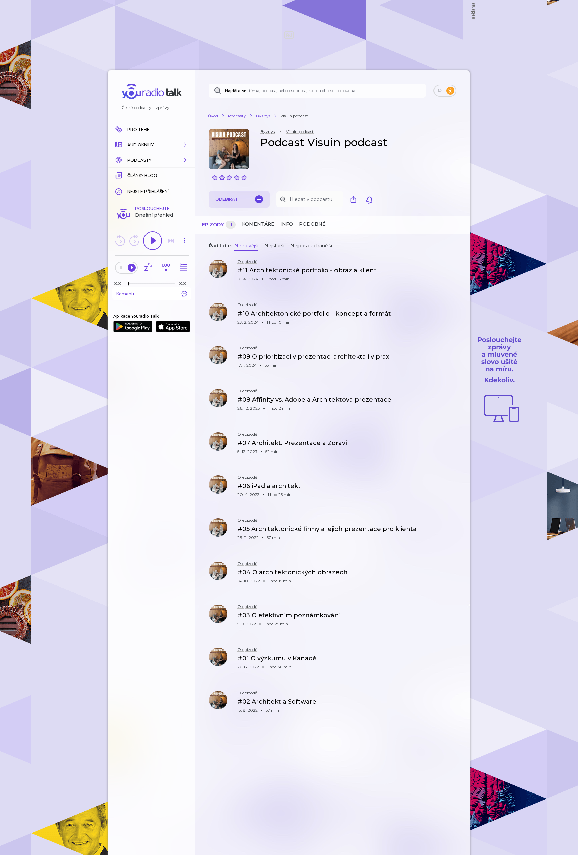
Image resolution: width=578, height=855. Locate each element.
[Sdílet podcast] (355, 199)
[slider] (128, 284)
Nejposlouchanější (311, 246)
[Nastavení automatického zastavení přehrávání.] (147, 267)
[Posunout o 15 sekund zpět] (120, 241)
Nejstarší (274, 246)
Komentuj (126, 293)
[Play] (152, 240)
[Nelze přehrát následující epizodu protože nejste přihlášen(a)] (171, 241)
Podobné (312, 224)
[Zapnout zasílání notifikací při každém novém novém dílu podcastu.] (369, 199)
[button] (151, 144)
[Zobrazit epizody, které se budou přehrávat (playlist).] (182, 267)
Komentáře (258, 224)
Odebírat (226, 199)
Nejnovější (246, 246)
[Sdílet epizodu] (456, 274)
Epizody (217, 225)
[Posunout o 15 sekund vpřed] (134, 241)
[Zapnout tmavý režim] (445, 91)
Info (286, 224)
